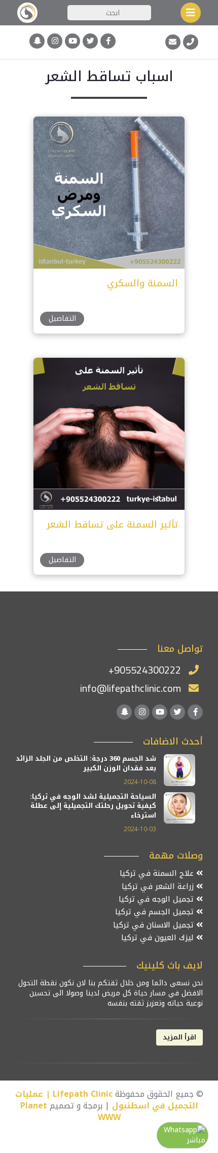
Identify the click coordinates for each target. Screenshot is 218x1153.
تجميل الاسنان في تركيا (154, 925)
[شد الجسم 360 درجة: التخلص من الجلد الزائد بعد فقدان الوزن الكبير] (180, 769)
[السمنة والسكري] (108, 192)
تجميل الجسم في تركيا (155, 912)
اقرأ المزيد (179, 1037)
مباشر (196, 1140)
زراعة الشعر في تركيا (159, 886)
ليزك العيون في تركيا (158, 938)
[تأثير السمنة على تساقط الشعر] (108, 433)
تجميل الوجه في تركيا (157, 899)
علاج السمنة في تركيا (158, 873)
